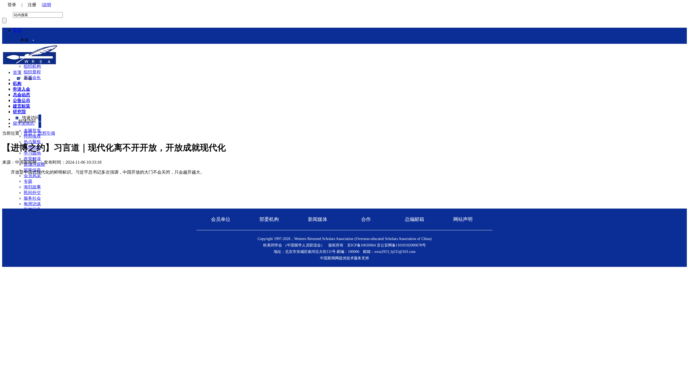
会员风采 (32, 175)
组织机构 (32, 66)
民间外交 (32, 192)
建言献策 (21, 106)
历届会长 (32, 77)
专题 (28, 181)
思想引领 (46, 133)
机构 (17, 83)
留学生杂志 (23, 123)
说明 (47, 4)
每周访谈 (32, 204)
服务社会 (32, 198)
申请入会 (21, 89)
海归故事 (32, 187)
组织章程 (32, 72)
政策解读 (32, 158)
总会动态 (21, 95)
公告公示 (21, 100)
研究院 (19, 112)
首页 (17, 30)
